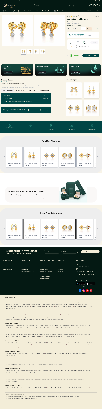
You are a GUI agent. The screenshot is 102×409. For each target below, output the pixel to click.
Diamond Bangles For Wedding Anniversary (30, 372)
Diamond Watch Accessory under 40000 (71, 396)
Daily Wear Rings (76, 327)
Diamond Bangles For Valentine (12, 372)
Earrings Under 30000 (33, 334)
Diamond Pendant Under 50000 (85, 342)
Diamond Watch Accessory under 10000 (14, 396)
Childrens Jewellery (46, 315)
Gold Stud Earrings (85, 334)
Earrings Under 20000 (22, 334)
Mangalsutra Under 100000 (38, 353)
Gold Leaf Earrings (76, 334)
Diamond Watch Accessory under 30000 (52, 396)
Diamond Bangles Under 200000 (44, 370)
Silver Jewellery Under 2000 (25, 302)
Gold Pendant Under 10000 (25, 342)
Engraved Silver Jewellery (36, 306)
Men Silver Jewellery (45, 304)
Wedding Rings (68, 327)
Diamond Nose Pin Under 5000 (24, 387)
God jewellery (18, 317)
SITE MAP (39, 292)
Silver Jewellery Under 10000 (78, 302)
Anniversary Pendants (72, 345)
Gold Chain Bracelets (78, 362)
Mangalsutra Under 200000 (65, 353)
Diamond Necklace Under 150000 (44, 379)
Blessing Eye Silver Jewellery (24, 306)
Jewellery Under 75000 (11, 319)
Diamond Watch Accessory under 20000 (33, 396)
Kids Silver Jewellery (35, 304)
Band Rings (27, 327)
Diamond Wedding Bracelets (42, 364)
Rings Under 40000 (40, 325)
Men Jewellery (38, 315)
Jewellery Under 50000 (83, 317)
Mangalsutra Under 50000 (11, 353)
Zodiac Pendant (31, 347)
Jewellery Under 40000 (72, 317)
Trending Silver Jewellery (48, 306)
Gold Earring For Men (57, 336)
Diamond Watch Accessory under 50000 (14, 398)
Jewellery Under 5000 (26, 317)
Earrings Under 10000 (11, 334)
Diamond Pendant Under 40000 (69, 342)
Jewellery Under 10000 (38, 317)
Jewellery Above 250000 (58, 319)
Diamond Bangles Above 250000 (60, 370)
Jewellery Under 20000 (49, 317)
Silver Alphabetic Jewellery (11, 308)
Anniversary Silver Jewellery (81, 304)
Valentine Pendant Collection (50, 345)
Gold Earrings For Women (46, 336)
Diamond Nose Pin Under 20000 (54, 387)
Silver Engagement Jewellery (80, 306)
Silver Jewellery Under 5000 (65, 302)
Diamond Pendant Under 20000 (39, 342)
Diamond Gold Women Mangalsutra (79, 353)
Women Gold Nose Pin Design (28, 389)
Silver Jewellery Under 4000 (51, 302)
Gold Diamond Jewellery (11, 315)
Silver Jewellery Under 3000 (38, 302)
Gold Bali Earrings (10, 336)
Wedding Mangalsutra (10, 355)
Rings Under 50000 (49, 325)
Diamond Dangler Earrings (20, 336)
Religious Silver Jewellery (11, 306)
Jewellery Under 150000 (34, 319)
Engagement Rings (35, 327)
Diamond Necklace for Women (12, 381)
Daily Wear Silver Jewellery (56, 304)
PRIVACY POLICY (46, 292)
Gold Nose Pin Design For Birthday (13, 389)
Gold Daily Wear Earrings (69, 336)
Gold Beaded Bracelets (68, 362)
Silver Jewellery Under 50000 (12, 304)
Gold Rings (81, 325)
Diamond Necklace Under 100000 (28, 379)
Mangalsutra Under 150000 (51, 353)
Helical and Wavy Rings (11, 327)
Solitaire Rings (74, 325)
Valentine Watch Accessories (31, 398)
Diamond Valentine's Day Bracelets (27, 364)
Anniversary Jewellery (84, 315)
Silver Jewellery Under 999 (11, 302)
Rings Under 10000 (10, 325)
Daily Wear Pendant (61, 345)
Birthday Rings (60, 327)
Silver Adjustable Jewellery (67, 306)
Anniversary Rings (52, 327)
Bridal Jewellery (64, 315)
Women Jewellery (30, 315)
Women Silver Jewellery (25, 304)
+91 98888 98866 (82, 264)
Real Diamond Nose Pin (11, 387)
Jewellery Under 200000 (46, 319)
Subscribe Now (90, 252)
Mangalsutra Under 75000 (24, 353)
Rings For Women (66, 325)
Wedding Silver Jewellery (69, 304)
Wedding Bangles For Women (84, 370)
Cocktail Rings (20, 327)
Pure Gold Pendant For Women (24, 345)
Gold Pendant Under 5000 (11, 342)
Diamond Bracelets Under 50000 (44, 362)
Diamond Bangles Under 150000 (28, 370)
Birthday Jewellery (10, 317)
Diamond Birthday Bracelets (12, 364)
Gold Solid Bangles (72, 370)
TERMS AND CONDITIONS (56, 292)
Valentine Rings (43, 327)
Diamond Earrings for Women (33, 336)
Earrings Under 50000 (55, 334)
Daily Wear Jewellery (73, 315)
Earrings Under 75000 (66, 334)
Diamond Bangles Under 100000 (13, 370)
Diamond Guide (82, 46)
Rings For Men (58, 325)
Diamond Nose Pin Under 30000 (70, 387)
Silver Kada (57, 306)
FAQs (64, 292)
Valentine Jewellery (56, 315)
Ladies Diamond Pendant (11, 345)
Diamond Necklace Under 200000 (60, 379)
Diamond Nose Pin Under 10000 (39, 387)
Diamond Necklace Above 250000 (76, 379)
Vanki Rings (87, 325)
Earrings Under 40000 (44, 334)
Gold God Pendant (23, 347)
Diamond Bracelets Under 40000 (28, 362)
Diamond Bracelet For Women (55, 364)
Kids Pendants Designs (37, 345)
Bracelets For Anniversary (89, 362)
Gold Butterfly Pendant (83, 345)
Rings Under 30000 (30, 325)
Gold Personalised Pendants (12, 347)
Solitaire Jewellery (21, 315)
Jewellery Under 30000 (60, 317)
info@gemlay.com (82, 268)
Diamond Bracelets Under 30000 (13, 362)
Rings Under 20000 (20, 325)
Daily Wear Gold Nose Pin (83, 387)
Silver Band (90, 306)
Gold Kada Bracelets (57, 362)
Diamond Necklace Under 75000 (13, 379)
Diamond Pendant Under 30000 (54, 342)
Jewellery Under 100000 (22, 319)
